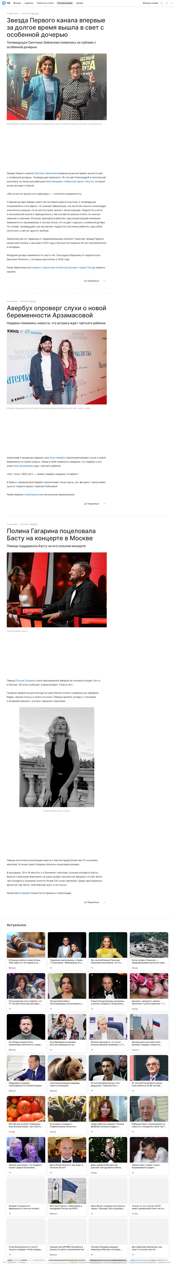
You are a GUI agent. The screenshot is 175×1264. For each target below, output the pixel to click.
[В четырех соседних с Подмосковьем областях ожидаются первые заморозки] (67, 1115)
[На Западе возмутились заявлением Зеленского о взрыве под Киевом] (26, 1033)
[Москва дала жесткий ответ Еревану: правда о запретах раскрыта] (149, 1033)
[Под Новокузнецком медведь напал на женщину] (67, 1074)
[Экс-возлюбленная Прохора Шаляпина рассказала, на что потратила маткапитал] (108, 951)
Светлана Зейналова (45, 173)
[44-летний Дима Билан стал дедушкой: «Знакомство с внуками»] (108, 1074)
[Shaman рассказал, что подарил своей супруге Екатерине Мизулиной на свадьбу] (26, 1156)
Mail (4, 1262)
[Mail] (4, 3)
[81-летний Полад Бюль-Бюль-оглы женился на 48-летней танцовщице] (149, 1074)
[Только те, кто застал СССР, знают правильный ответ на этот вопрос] (149, 1197)
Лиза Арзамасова (23, 465)
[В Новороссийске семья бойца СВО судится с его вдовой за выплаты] (26, 951)
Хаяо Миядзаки (54, 181)
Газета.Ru (35, 13)
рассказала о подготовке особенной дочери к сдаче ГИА (59, 267)
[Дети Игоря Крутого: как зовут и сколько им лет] (67, 1156)
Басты (96, 680)
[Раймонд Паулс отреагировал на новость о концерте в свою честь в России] (149, 1115)
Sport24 (33, 301)
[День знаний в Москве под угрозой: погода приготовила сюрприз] (108, 1156)
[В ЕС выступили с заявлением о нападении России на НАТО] (67, 1197)
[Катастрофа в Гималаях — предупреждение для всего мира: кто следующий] (149, 951)
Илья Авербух (58, 457)
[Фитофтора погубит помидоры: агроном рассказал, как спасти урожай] (26, 1115)
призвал (25, 893)
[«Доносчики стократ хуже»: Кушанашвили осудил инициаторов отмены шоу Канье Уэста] (149, 1156)
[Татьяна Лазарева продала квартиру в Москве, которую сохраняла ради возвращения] (108, 1238)
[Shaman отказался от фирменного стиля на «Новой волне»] (26, 1197)
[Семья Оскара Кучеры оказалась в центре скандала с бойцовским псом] (108, 992)
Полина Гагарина (25, 680)
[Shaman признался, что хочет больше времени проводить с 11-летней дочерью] (108, 1033)
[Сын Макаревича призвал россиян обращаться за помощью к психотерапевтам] (67, 1033)
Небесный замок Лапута (79, 181)
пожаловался (32, 494)
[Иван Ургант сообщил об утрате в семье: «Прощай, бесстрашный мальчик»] (108, 1197)
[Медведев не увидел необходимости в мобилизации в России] (26, 1074)
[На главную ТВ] (8, 3)
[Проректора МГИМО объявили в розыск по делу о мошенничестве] (67, 1238)
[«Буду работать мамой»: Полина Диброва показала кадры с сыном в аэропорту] (108, 1115)
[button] (57, 367)
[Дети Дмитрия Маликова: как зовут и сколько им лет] (149, 1238)
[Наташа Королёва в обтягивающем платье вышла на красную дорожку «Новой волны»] (67, 992)
